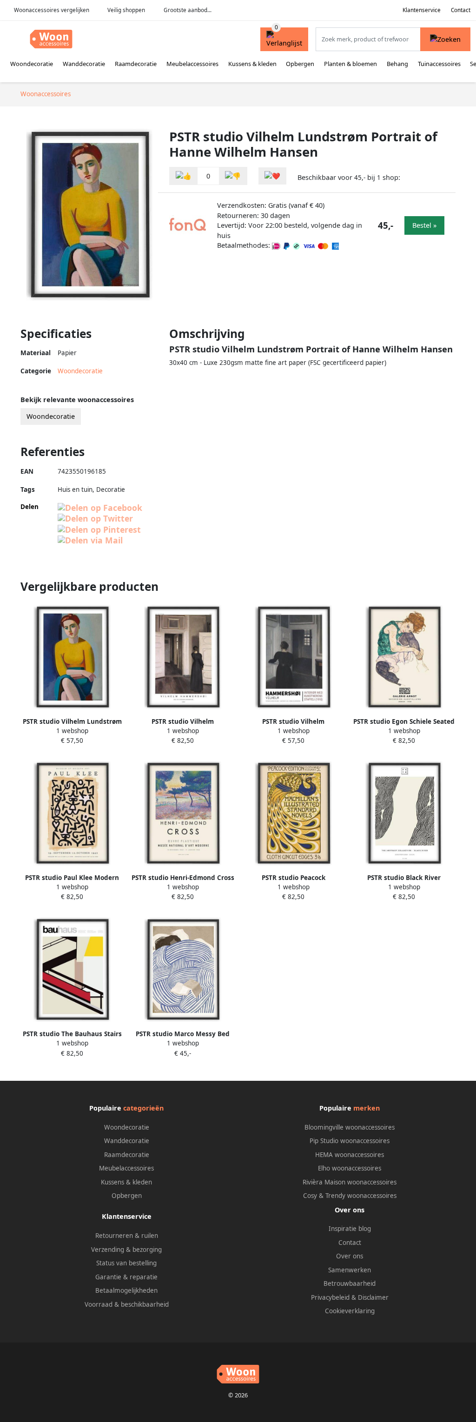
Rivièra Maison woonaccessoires (350, 1182)
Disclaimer (373, 1297)
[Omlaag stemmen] (233, 176)
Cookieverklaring (350, 1311)
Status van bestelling (126, 1263)
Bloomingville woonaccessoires (349, 1127)
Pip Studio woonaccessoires (350, 1141)
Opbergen (300, 64)
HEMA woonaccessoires (349, 1155)
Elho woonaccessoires (349, 1168)
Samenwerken (349, 1270)
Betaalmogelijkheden (126, 1290)
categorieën (143, 1108)
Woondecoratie (31, 64)
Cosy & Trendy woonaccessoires (350, 1195)
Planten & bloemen (350, 64)
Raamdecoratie (136, 64)
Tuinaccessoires (439, 64)
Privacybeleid (330, 1297)
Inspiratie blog (350, 1228)
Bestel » (424, 225)
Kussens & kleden (252, 64)
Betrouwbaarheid (350, 1283)
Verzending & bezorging (126, 1249)
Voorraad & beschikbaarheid (127, 1304)
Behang (397, 64)
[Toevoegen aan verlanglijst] (272, 176)
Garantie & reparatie (126, 1277)
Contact (460, 10)
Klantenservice (422, 10)
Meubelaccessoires (192, 64)
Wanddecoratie (84, 64)
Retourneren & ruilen (126, 1235)
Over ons (349, 1256)
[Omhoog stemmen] (184, 176)
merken (366, 1108)
